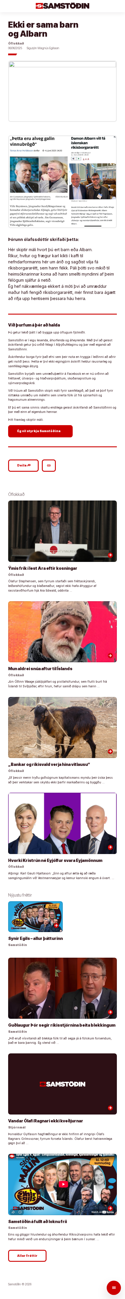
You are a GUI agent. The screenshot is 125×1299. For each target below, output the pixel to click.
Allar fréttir (27, 1256)
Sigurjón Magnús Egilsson (43, 48)
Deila (24, 465)
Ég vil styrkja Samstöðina (41, 431)
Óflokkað (16, 43)
